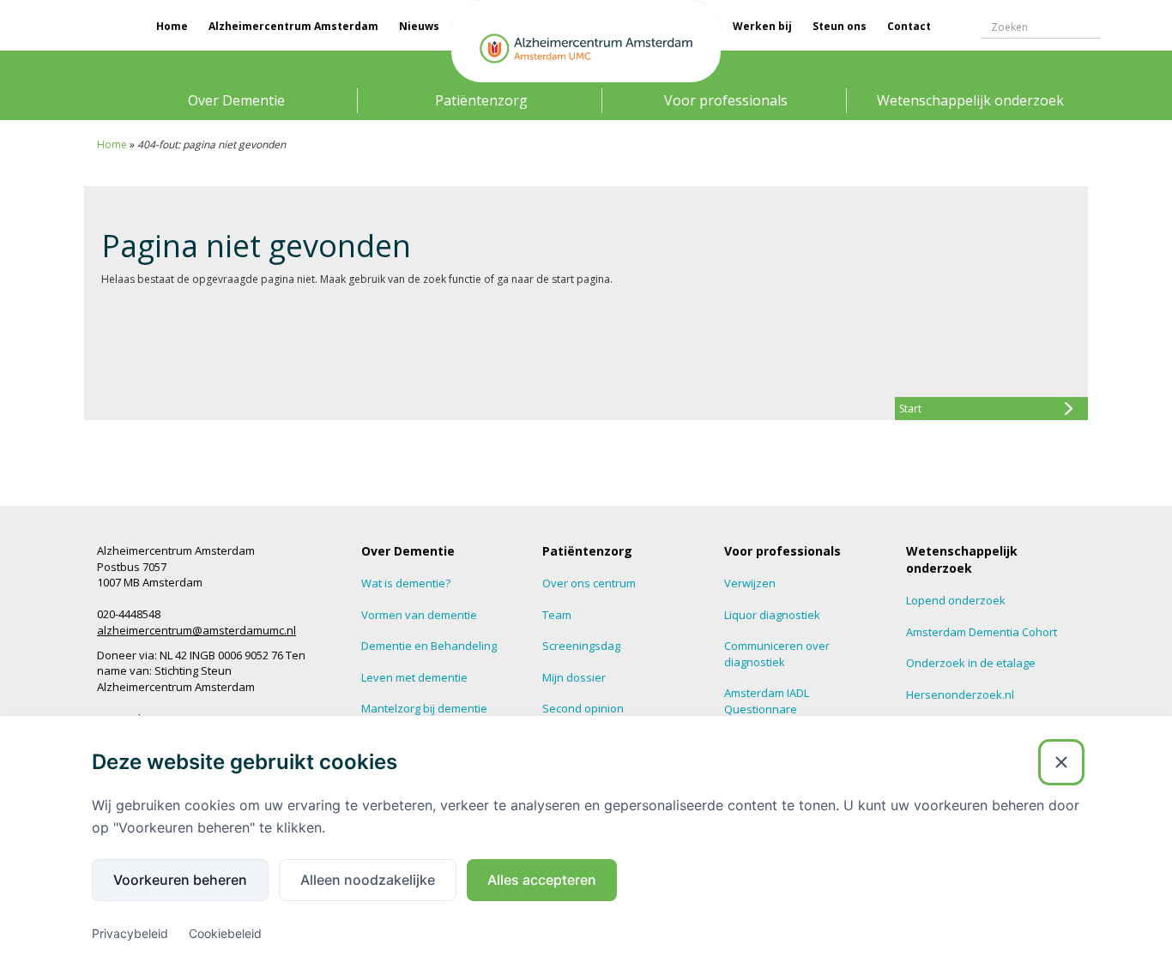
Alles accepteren (541, 879)
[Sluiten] (1061, 762)
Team (556, 614)
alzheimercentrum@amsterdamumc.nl (196, 630)
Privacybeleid (130, 933)
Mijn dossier (574, 677)
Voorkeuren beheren (180, 879)
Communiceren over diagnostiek (777, 654)
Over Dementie (236, 100)
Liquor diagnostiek (772, 614)
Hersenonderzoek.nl (960, 694)
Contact (909, 26)
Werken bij (762, 26)
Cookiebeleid (225, 933)
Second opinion (583, 708)
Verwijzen (750, 583)
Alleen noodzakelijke (367, 879)
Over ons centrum (589, 583)
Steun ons (840, 26)
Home (172, 26)
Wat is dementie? (405, 583)
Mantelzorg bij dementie (424, 708)
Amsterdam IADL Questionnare (766, 701)
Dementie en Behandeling (429, 645)
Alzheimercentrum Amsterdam (293, 26)
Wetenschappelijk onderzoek (970, 100)
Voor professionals (726, 100)
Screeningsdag (581, 645)
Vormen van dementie (419, 614)
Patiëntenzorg (481, 100)
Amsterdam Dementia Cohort (981, 632)
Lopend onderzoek (956, 600)
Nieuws (419, 26)
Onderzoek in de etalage (971, 662)
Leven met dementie (414, 677)
